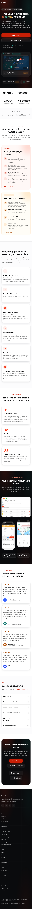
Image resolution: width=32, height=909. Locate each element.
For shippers (4, 813)
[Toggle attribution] (27, 68)
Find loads (4, 824)
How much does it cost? (10, 702)
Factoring (3, 839)
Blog (2, 852)
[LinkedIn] (10, 805)
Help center (4, 862)
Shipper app (4, 873)
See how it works (16, 40)
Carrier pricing (4, 834)
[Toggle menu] (29, 2)
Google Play (4, 878)
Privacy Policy (4, 885)
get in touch (25, 689)
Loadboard (4, 826)
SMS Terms (4, 891)
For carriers (4, 816)
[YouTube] (13, 805)
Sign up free (15, 35)
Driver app (4, 870)
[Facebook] (2, 805)
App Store (3, 875)
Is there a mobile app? (9, 725)
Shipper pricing (5, 837)
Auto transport (4, 842)
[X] (6, 805)
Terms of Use (4, 888)
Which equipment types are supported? (11, 719)
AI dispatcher (4, 819)
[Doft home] (3, 2)
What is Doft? (7, 696)
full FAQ (17, 689)
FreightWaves (16, 115)
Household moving (6, 844)
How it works (4, 821)
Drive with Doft (8, 232)
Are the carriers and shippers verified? (11, 713)
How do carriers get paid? (10, 707)
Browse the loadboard (16, 765)
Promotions (4, 855)
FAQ (2, 860)
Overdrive (5, 115)
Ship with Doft (7, 186)
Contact (3, 857)
